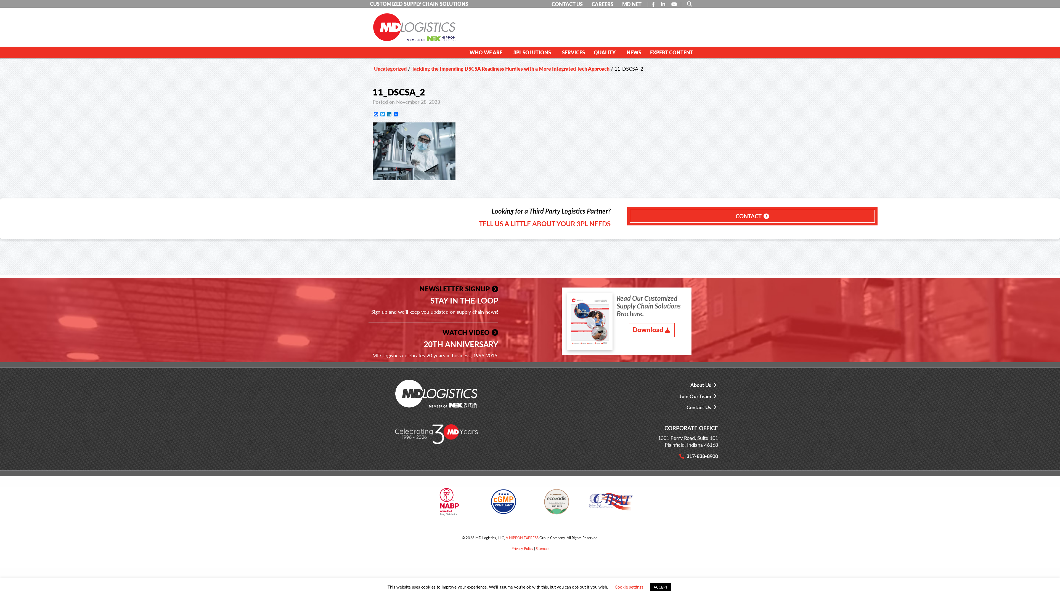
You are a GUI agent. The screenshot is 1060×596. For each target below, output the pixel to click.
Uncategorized (390, 68)
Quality (605, 52)
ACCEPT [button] (661, 587)
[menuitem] (487, 52)
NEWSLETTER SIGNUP (455, 288)
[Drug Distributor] (449, 503)
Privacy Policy (522, 548)
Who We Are (486, 52)
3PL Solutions (532, 52)
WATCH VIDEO (466, 332)
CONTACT (749, 216)
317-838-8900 (702, 456)
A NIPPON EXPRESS (522, 537)
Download (647, 329)
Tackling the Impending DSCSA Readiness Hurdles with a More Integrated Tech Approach (511, 68)
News (634, 52)
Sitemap (542, 548)
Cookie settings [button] (629, 587)
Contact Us (699, 407)
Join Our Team (695, 396)
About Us (700, 384)
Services (573, 52)
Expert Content (671, 52)
